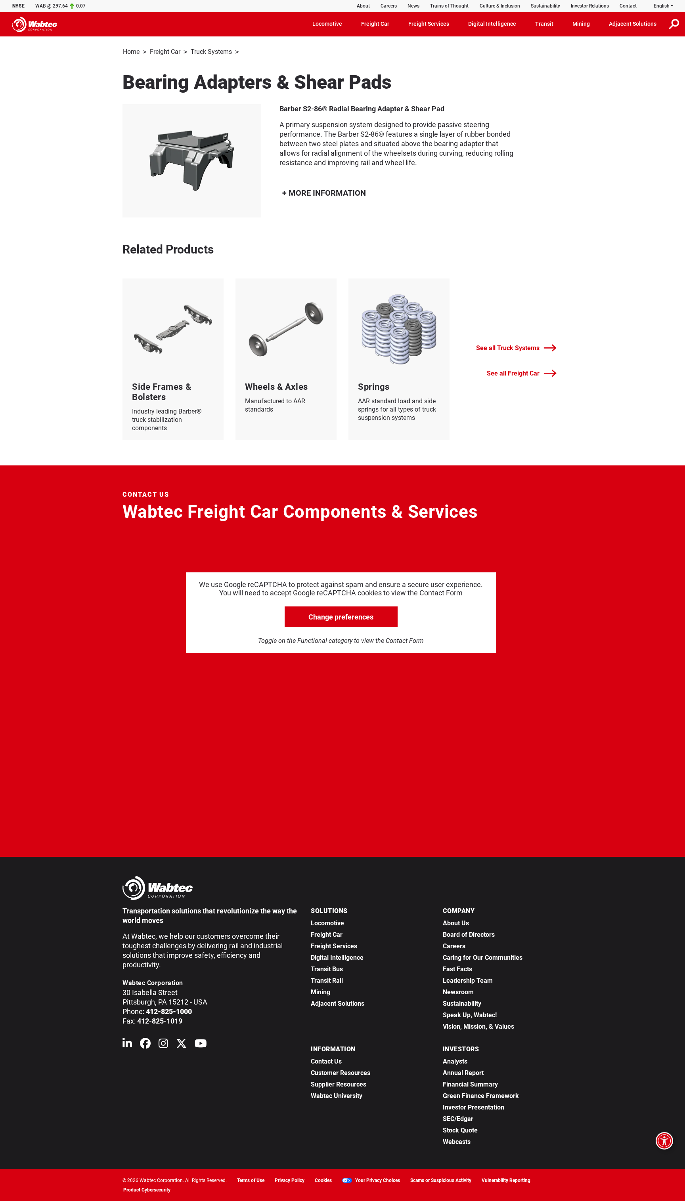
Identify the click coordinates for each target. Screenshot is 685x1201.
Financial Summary (470, 1084)
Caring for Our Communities (482, 957)
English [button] (662, 6)
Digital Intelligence (337, 957)
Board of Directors (469, 934)
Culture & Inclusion (500, 6)
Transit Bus (327, 969)
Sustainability (545, 6)
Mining (320, 992)
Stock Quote (460, 1130)
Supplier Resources (338, 1084)
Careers (389, 6)
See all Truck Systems (508, 348)
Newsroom (458, 992)
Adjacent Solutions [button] (632, 24)
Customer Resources (340, 1073)
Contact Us (326, 1061)
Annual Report (463, 1073)
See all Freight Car (513, 373)
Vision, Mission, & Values (478, 1026)
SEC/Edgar (458, 1119)
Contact (628, 6)
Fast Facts (457, 969)
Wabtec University (336, 1096)
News (413, 6)
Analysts (455, 1061)
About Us (456, 923)
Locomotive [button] (327, 24)
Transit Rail (327, 980)
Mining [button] (581, 24)
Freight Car (165, 51)
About (363, 6)
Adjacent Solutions (337, 1003)
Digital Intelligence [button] (492, 24)
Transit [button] (544, 24)
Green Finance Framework (481, 1096)
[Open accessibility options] (664, 1141)
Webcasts (457, 1142)
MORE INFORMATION (326, 193)
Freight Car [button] (375, 24)
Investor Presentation (473, 1107)
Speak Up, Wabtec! (470, 1015)
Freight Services (334, 946)
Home (131, 51)
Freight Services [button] (428, 24)
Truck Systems (211, 51)
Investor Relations (590, 6)
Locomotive (327, 923)
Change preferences (340, 617)
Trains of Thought (449, 6)
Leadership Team (468, 980)
